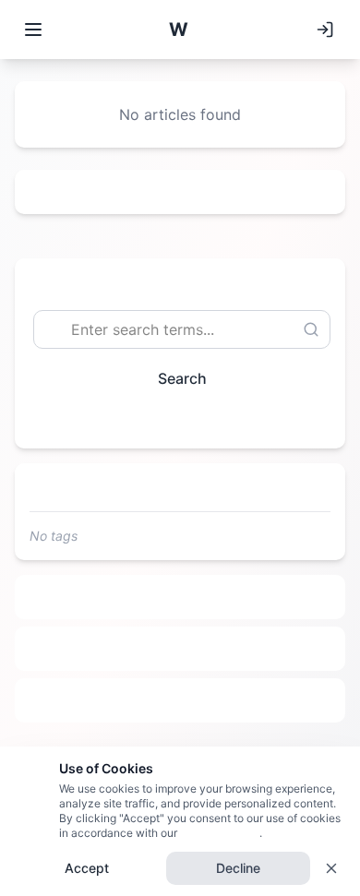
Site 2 (180, 648)
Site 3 (180, 700)
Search (182, 378)
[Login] (325, 29)
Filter (172, 420)
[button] (178, 29)
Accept (87, 868)
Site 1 (180, 597)
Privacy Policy (218, 833)
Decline (238, 868)
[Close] (331, 868)
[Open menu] (33, 29)
